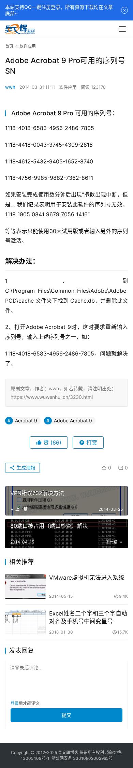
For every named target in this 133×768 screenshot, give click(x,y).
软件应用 (68, 87)
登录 (15, 703)
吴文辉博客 (68, 752)
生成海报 (25, 467)
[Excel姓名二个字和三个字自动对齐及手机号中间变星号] (25, 622)
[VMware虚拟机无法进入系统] (25, 586)
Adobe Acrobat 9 (73, 420)
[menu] (122, 29)
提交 (66, 715)
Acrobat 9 (26, 420)
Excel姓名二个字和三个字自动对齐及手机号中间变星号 (88, 617)
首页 (9, 46)
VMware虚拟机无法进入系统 (86, 577)
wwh (10, 87)
